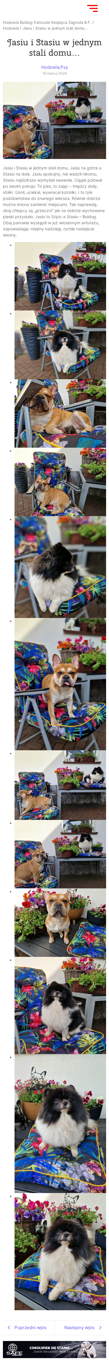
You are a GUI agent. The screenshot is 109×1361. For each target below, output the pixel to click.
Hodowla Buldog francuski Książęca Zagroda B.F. (47, 22)
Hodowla (11, 28)
